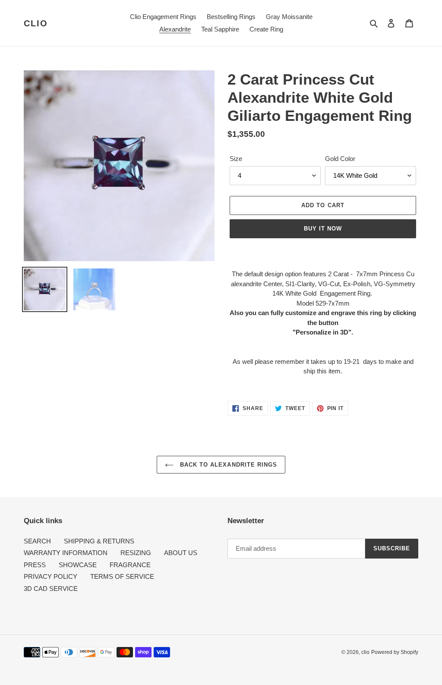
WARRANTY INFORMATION (65, 552)
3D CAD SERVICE (51, 588)
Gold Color (340, 158)
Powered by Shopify (394, 652)
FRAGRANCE (130, 564)
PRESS (35, 564)
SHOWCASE (78, 564)
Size (236, 158)
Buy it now (323, 228)
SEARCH (37, 541)
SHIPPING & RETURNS (99, 541)
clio (36, 23)
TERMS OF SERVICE (122, 576)
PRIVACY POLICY (50, 576)
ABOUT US (180, 552)
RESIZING (135, 552)
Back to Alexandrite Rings (227, 464)
